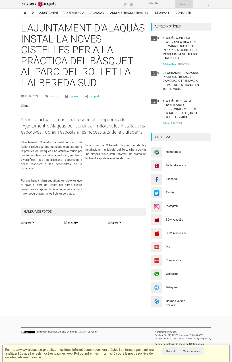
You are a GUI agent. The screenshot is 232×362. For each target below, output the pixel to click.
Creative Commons (67, 332)
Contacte (183, 12)
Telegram (172, 287)
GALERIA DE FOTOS (38, 211)
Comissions (173, 260)
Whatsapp (172, 274)
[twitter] (125, 4)
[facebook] (119, 4)
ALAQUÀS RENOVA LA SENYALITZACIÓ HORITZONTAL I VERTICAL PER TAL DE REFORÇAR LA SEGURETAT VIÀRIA (180, 109)
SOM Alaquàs (174, 219)
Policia (166, 123)
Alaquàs (97, 12)
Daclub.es (93, 332)
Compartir (94, 96)
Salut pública (169, 64)
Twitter (170, 192)
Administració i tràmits (129, 12)
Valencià (152, 3)
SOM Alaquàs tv (176, 233)
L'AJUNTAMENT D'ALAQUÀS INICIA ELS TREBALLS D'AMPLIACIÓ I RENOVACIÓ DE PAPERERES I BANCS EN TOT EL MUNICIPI (181, 81)
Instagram (172, 206)
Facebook (172, 179)
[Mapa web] (31, 13)
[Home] (23, 13)
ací (40, 357)
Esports (53, 96)
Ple (168, 246)
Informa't (161, 12)
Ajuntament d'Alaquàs (46, 332)
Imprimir (73, 96)
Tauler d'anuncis (176, 165)
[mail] (131, 4)
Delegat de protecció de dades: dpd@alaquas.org (179, 344)
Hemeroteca (173, 152)
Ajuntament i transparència (61, 12)
